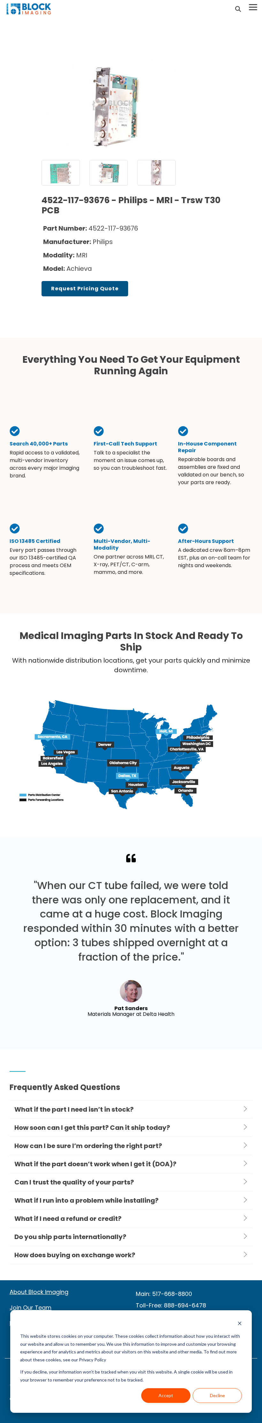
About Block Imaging (39, 1292)
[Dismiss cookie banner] (239, 1324)
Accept (165, 1395)
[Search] (238, 9)
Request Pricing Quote (85, 288)
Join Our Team (30, 1308)
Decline (217, 1395)
